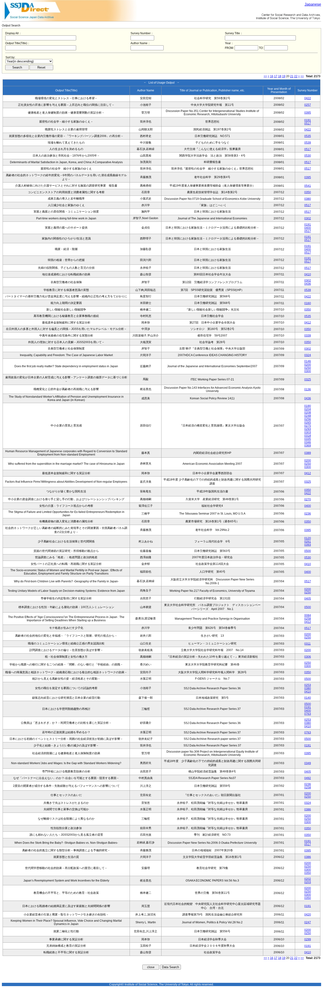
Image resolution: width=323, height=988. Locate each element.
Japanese (313, 4)
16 (271, 76)
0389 (307, 453)
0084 (307, 615)
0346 (307, 442)
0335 (307, 439)
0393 (307, 544)
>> (302, 76)
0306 (307, 656)
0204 (307, 409)
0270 (307, 499)
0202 (307, 879)
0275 (307, 425)
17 (275, 76)
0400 (307, 228)
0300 (307, 371)
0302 (307, 218)
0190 (307, 406)
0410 (307, 274)
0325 (307, 379)
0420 (307, 914)
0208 (307, 412)
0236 (307, 513)
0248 (307, 415)
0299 (307, 939)
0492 (307, 778)
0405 (307, 598)
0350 (307, 192)
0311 (307, 643)
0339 (307, 335)
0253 (307, 685)
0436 (307, 283)
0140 (307, 697)
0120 (307, 538)
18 (279, 76)
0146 (307, 361)
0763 (307, 713)
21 (291, 76)
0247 (307, 922)
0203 (307, 882)
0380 (307, 198)
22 (295, 76)
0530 (307, 155)
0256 (307, 419)
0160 (307, 303)
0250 (307, 368)
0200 (307, 364)
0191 (307, 120)
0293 (307, 429)
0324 (307, 355)
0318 (307, 435)
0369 (307, 445)
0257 (307, 104)
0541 (307, 185)
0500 (307, 551)
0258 (307, 618)
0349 (307, 763)
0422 (307, 98)
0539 (307, 142)
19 (283, 76)
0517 (307, 123)
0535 (307, 136)
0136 (307, 389)
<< (265, 76)
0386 (307, 809)
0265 (307, 422)
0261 (307, 541)
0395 (307, 112)
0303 (307, 432)
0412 (307, 322)
